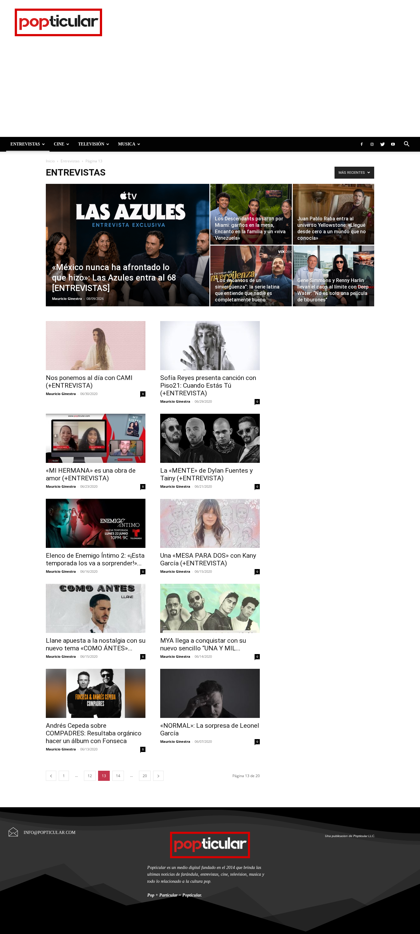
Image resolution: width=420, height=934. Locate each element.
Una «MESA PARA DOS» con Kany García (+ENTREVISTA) (208, 559)
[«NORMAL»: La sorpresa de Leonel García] (210, 693)
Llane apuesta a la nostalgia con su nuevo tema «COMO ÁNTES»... (95, 644)
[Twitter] (382, 144)
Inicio (50, 161)
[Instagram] (372, 144)
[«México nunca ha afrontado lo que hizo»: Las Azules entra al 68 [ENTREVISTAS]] (127, 255)
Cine (59, 144)
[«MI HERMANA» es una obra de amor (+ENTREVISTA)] (95, 438)
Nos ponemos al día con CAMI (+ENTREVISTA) (89, 381)
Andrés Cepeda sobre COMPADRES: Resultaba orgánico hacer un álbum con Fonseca (93, 733)
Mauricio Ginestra (67, 298)
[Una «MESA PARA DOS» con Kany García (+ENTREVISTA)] (210, 523)
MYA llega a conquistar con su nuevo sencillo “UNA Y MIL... (203, 644)
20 (145, 775)
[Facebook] (361, 144)
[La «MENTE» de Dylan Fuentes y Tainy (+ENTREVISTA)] (210, 438)
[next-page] (158, 776)
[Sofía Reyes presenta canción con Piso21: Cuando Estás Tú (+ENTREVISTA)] (210, 345)
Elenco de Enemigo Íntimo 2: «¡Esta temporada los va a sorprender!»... (95, 559)
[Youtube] (393, 144)
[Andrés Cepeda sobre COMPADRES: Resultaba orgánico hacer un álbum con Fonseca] (95, 693)
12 (90, 775)
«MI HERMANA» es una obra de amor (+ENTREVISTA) (91, 474)
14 (118, 775)
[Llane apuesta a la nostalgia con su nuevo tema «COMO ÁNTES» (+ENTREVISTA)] (95, 608)
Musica (126, 144)
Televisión (91, 144)
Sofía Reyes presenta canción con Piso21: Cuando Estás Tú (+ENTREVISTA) (208, 385)
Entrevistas (25, 144)
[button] (406, 144)
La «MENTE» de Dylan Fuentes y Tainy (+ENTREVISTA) (206, 474)
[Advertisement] (210, 91)
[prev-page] (51, 776)
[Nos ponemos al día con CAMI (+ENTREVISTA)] (95, 345)
